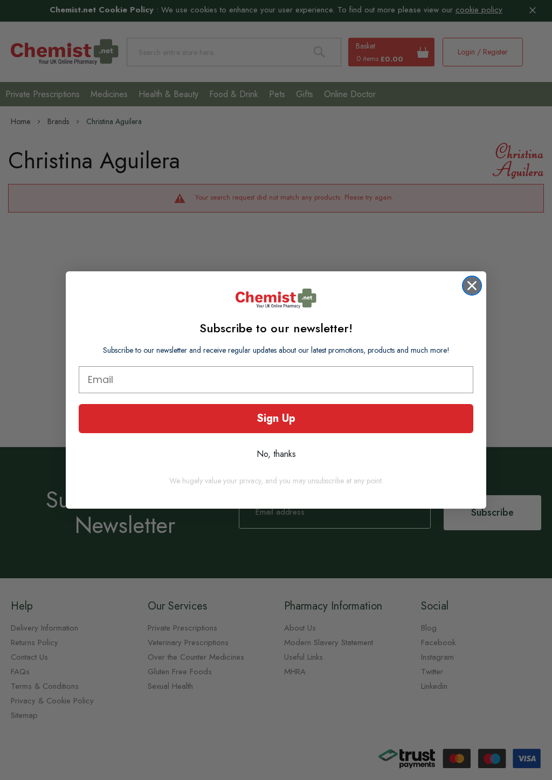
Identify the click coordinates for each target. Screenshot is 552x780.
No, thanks (276, 454)
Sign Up (276, 418)
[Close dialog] (472, 286)
